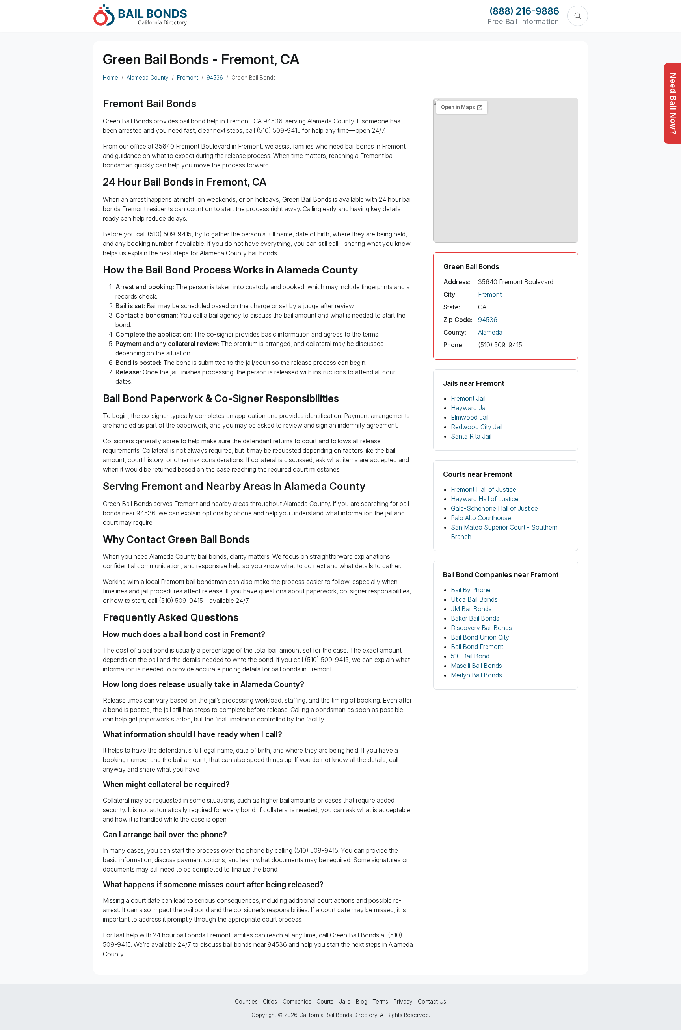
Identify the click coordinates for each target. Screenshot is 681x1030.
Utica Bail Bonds (474, 599)
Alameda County (148, 77)
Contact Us (432, 1001)
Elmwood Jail (470, 417)
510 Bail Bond (470, 656)
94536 (215, 77)
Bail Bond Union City (480, 637)
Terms (380, 1001)
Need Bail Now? (673, 104)
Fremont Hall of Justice (483, 489)
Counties (246, 1001)
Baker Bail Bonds (475, 618)
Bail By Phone (471, 590)
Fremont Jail (468, 398)
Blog (361, 1001)
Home (110, 77)
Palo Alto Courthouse (481, 518)
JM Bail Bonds (471, 609)
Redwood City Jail (476, 427)
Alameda (490, 332)
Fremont (187, 77)
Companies (297, 1001)
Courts (324, 1001)
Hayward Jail (469, 408)
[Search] (578, 16)
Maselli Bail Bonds (476, 665)
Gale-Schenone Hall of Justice (494, 508)
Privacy (403, 1001)
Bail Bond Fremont (477, 647)
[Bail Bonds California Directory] (140, 15)
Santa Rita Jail (471, 436)
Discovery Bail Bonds (481, 628)
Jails (344, 1001)
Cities (270, 1001)
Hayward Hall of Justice (485, 499)
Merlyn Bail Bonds (476, 675)
